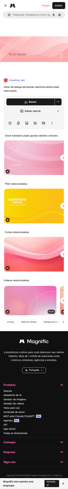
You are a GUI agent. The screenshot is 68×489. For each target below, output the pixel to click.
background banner (53, 322)
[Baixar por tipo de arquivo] (58, 101)
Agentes (10, 420)
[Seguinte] (63, 157)
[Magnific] (34, 342)
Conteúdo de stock (14, 412)
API (5, 424)
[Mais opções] (51, 123)
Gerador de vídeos (13, 403)
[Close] (63, 484)
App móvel (9, 428)
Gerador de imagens (14, 399)
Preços (46, 5)
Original (22, 29)
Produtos (9, 385)
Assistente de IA (12, 395)
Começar (9, 442)
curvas (10, 322)
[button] (34, 370)
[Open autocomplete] (8, 15)
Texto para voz (11, 407)
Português (34, 370)
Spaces (7, 390)
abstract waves (28, 322)
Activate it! (51, 483)
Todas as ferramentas (15, 433)
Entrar (58, 5)
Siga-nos (9, 462)
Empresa (9, 452)
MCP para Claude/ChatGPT (21, 416)
